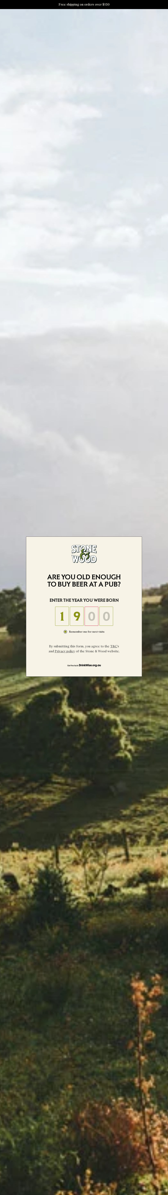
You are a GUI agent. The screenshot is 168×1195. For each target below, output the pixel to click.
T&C (113, 646)
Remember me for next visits (86, 631)
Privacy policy (65, 651)
